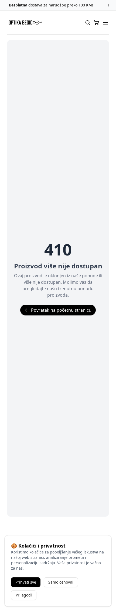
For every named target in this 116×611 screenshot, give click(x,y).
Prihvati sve (25, 582)
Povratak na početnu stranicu (61, 310)
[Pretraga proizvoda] (87, 22)
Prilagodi (24, 595)
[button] (96, 22)
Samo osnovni (60, 582)
